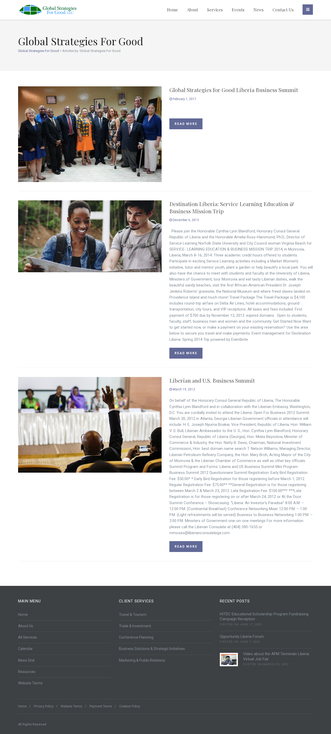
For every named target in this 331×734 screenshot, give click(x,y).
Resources (26, 672)
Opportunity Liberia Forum (242, 636)
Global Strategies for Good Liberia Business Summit (233, 89)
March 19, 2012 (183, 389)
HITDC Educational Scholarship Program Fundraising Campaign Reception (264, 617)
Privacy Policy (44, 706)
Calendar (25, 649)
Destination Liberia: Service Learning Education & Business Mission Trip (231, 207)
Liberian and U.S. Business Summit (212, 380)
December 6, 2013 (185, 220)
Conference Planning (136, 637)
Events (238, 9)
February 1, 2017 (184, 99)
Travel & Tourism (132, 614)
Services (215, 9)
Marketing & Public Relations (142, 660)
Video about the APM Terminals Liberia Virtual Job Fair (276, 656)
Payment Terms (100, 706)
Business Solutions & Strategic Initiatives (152, 649)
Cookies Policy (129, 706)
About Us (25, 626)
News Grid (26, 660)
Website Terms (30, 683)
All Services (27, 637)
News (258, 9)
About (192, 9)
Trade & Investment (135, 626)
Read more (186, 124)
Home (172, 9)
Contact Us (283, 9)
